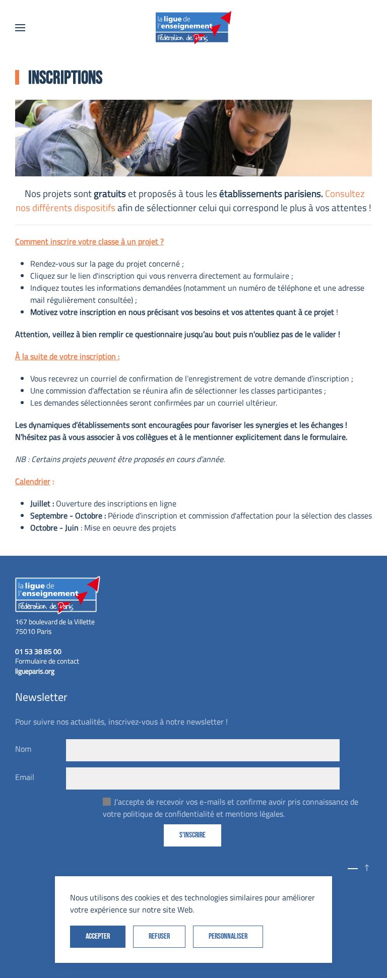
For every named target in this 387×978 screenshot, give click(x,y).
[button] (20, 28)
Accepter (98, 936)
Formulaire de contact (47, 661)
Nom (23, 749)
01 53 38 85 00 (38, 651)
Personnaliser (228, 936)
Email (24, 777)
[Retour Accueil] (193, 28)
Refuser (159, 936)
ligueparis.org (34, 671)
